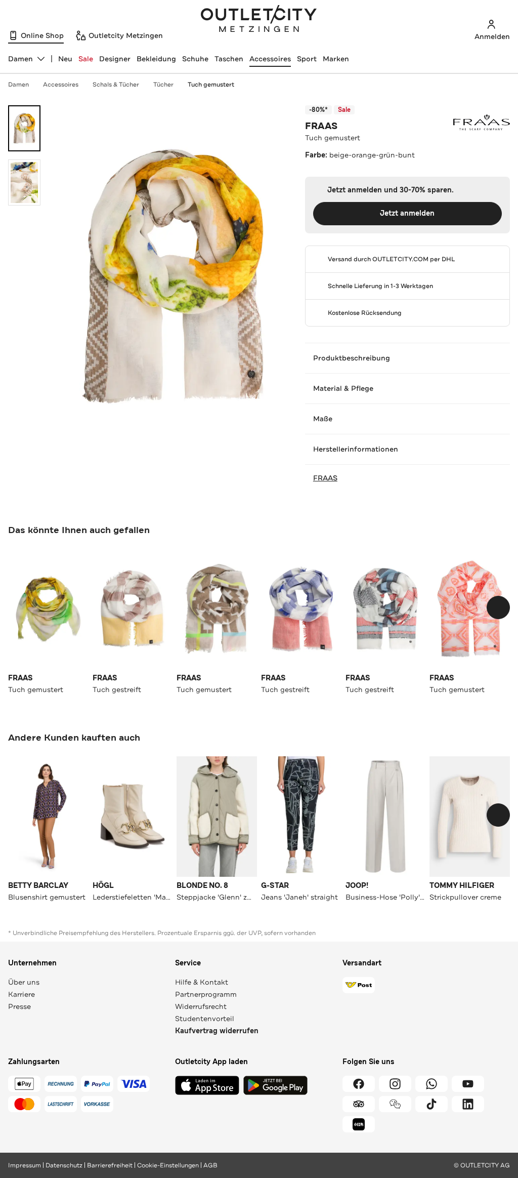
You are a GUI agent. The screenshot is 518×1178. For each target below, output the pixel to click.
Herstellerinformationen (355, 449)
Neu (65, 58)
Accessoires (270, 58)
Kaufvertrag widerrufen (216, 1031)
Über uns (23, 982)
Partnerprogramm (206, 994)
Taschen (228, 58)
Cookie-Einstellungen (168, 1165)
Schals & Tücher (116, 84)
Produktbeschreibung (351, 357)
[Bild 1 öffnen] (24, 128)
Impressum (24, 1165)
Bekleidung (156, 58)
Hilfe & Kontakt (201, 982)
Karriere (21, 994)
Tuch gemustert (211, 84)
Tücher (163, 84)
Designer (115, 58)
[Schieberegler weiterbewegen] (498, 607)
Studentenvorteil (204, 1018)
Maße (322, 418)
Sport (307, 58)
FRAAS (321, 126)
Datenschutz (64, 1165)
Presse (19, 1006)
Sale (85, 58)
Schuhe (195, 58)
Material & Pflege (343, 388)
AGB (210, 1165)
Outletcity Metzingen (259, 19)
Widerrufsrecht (201, 1006)
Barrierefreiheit (110, 1165)
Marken (336, 58)
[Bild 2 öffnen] (24, 182)
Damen (18, 84)
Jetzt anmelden (407, 213)
